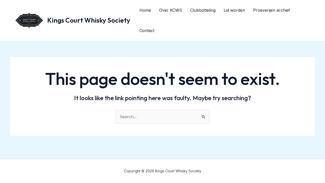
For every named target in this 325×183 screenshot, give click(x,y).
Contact (146, 30)
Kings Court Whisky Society (88, 20)
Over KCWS (170, 10)
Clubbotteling (203, 10)
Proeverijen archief (271, 10)
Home (145, 10)
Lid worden (234, 10)
